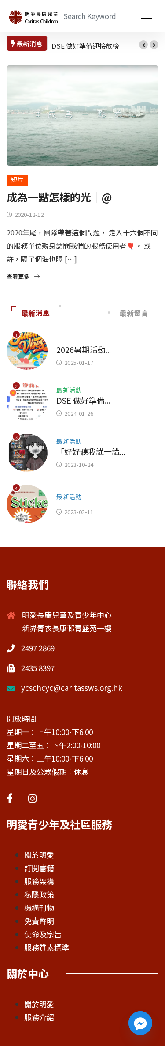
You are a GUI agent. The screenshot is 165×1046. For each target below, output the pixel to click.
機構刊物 (39, 907)
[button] (143, 44)
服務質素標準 (46, 947)
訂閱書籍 (39, 867)
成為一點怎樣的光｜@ (59, 197)
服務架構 (39, 881)
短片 (17, 179)
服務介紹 (39, 1017)
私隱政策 (39, 894)
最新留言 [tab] (134, 312)
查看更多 (18, 276)
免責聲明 (39, 920)
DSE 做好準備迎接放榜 (85, 45)
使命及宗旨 (43, 934)
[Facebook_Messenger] (140, 1023)
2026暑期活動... (83, 349)
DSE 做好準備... (83, 400)
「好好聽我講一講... (90, 451)
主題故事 (69, 339)
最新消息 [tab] (36, 312)
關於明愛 (39, 854)
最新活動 (69, 390)
